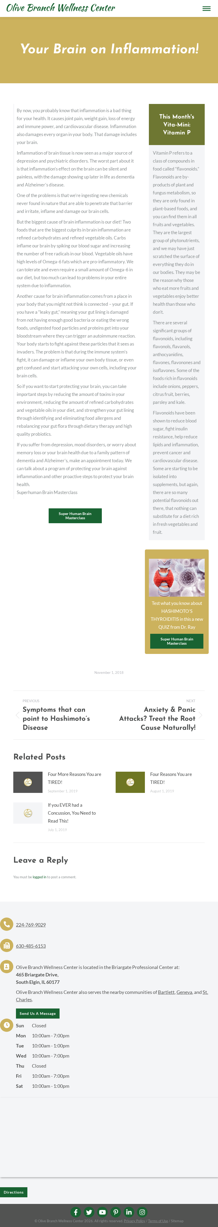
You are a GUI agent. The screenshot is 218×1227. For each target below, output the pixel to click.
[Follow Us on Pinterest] (115, 1212)
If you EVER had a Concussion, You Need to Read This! (72, 813)
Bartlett (166, 992)
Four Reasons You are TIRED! (171, 778)
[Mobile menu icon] (206, 8)
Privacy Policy (134, 1221)
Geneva (184, 992)
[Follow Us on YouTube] (102, 1212)
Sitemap (177, 1221)
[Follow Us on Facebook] (75, 1212)
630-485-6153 (31, 946)
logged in (39, 877)
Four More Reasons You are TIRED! (74, 778)
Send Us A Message (38, 1013)
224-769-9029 (31, 925)
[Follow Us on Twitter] (89, 1212)
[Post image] (28, 782)
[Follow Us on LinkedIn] (129, 1212)
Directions (14, 1192)
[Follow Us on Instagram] (142, 1212)
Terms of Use (158, 1221)
